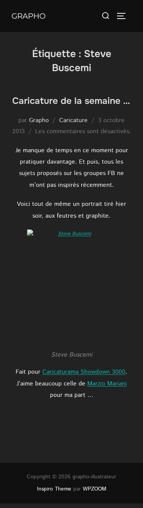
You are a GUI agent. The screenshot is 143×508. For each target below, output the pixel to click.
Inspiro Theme (54, 489)
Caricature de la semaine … (71, 101)
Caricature (73, 120)
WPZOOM (94, 489)
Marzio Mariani (107, 383)
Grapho (28, 16)
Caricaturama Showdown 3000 (83, 372)
